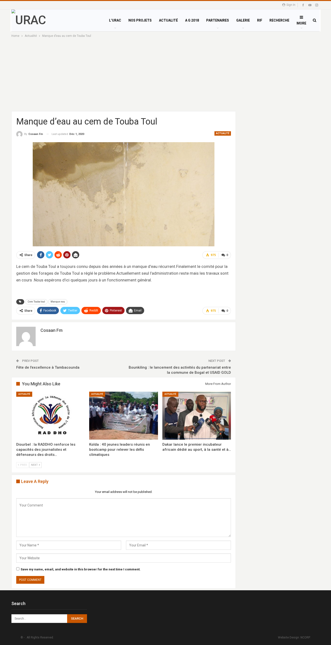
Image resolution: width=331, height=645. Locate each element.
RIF (259, 20)
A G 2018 (192, 20)
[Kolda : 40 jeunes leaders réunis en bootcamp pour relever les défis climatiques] (123, 416)
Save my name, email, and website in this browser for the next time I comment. (81, 569)
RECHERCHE (279, 20)
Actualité (222, 133)
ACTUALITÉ (168, 20)
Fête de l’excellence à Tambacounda (47, 367)
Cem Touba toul (36, 301)
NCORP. (305, 637)
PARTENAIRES (217, 20)
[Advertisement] (165, 75)
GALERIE (243, 20)
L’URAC (115, 20)
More (301, 23)
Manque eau (58, 301)
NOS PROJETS (140, 20)
